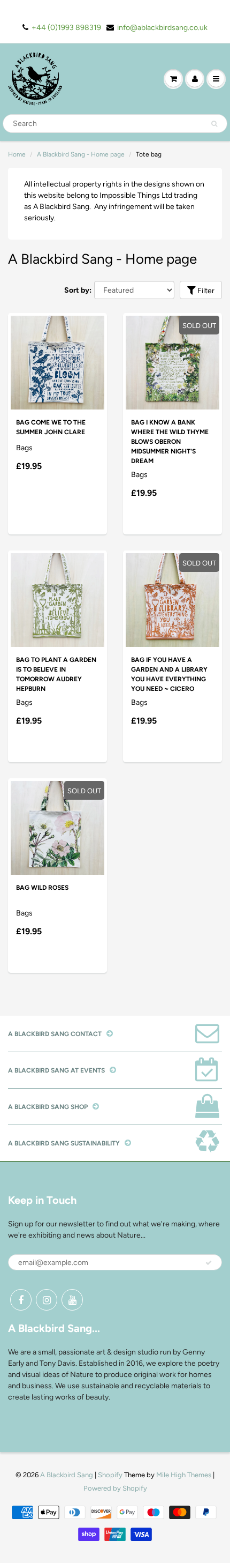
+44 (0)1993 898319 (66, 27)
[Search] (214, 123)
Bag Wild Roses (42, 887)
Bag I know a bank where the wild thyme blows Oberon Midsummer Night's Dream (170, 442)
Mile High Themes (183, 1475)
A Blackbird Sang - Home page (81, 154)
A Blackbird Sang (66, 1475)
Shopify (110, 1475)
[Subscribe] (208, 1262)
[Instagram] (46, 1300)
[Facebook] (21, 1300)
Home (17, 154)
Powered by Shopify (115, 1488)
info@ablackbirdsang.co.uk (162, 27)
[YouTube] (72, 1300)
